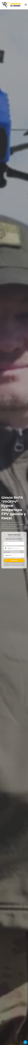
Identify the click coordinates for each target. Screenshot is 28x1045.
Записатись (14, 560)
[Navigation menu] (26, 4)
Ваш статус (7, 552)
